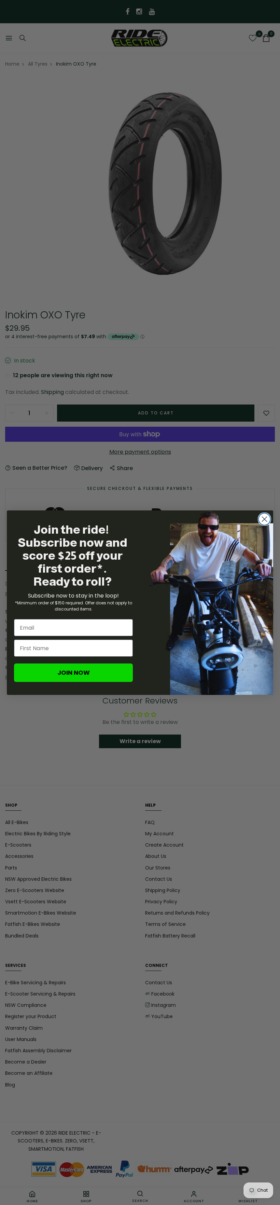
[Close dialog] (264, 519)
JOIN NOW (73, 672)
